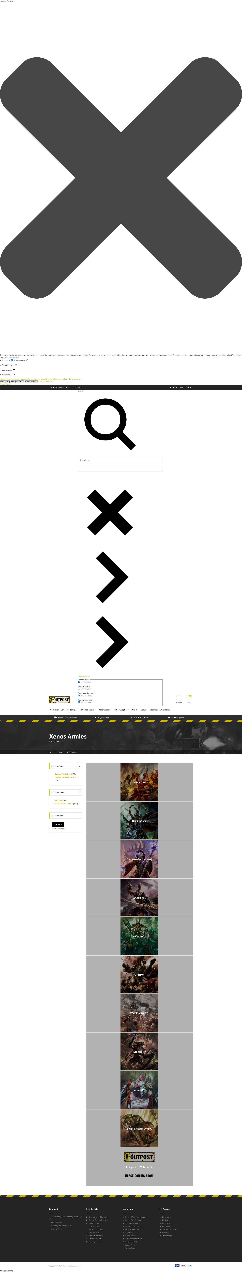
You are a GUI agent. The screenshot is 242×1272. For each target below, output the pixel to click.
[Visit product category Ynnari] (139, 1108)
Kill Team (59, 800)
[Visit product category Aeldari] (139, 800)
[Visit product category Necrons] (139, 954)
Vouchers (154, 710)
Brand (134, 710)
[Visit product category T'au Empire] (139, 1031)
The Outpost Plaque (169, 1229)
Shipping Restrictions (96, 1242)
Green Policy (129, 1233)
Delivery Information (96, 1229)
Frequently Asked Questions (98, 1217)
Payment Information (96, 1236)
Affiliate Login (167, 1236)
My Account (166, 1217)
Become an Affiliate (132, 1242)
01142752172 (78, 387)
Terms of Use (130, 1248)
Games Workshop (68, 710)
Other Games (104, 710)
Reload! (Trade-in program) (135, 1217)
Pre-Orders (54, 710)
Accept (2, 382)
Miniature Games (87, 710)
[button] (121, 178)
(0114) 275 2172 (57, 1222)
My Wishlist (166, 1223)
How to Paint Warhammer (134, 1220)
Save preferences (31, 382)
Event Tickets (165, 710)
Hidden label (86, 682)
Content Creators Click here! (99, 1220)
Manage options (6, 379)
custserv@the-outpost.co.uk (59, 387)
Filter (58, 824)
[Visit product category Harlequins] (139, 915)
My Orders (165, 1220)
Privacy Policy (5, 384)
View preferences (17, 382)
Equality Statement (132, 1229)
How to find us (130, 1236)
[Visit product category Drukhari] (139, 839)
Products (60, 752)
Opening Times (56, 1229)
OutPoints (165, 1233)
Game (143, 710)
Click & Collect (94, 1226)
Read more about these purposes (67, 379)
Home (51, 752)
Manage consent (6, 1271)
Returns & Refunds (95, 1239)
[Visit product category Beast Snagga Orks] (139, 1146)
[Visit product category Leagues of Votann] (139, 1185)
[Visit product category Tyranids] (139, 1069)
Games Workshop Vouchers (135, 1226)
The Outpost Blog (131, 1223)
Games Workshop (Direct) (67, 777)
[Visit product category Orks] (139, 992)
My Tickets (166, 1226)
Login (182, 387)
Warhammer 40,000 (64, 804)
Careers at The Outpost (133, 1239)
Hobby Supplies (120, 710)
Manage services (20, 379)
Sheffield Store (94, 1223)
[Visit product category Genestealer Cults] (139, 877)
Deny (8, 382)
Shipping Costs (94, 1233)
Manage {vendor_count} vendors (40, 379)
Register (188, 387)
